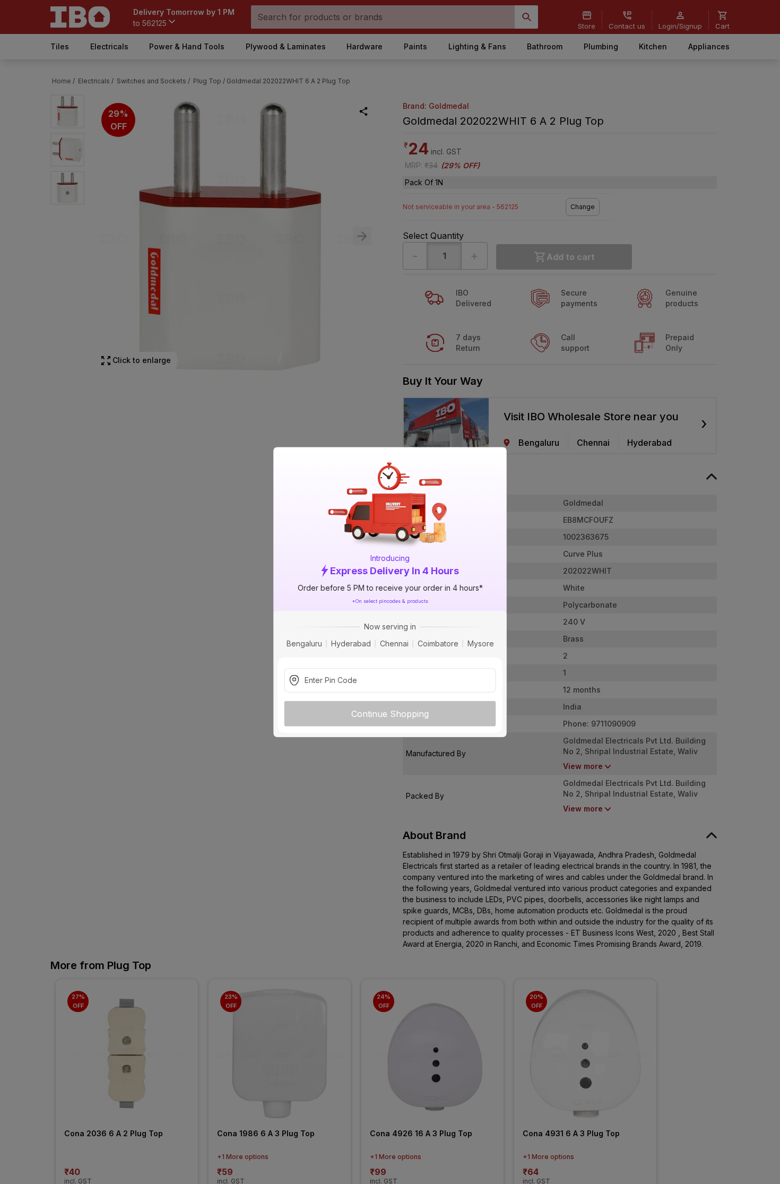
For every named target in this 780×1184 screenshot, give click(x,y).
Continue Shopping (390, 713)
